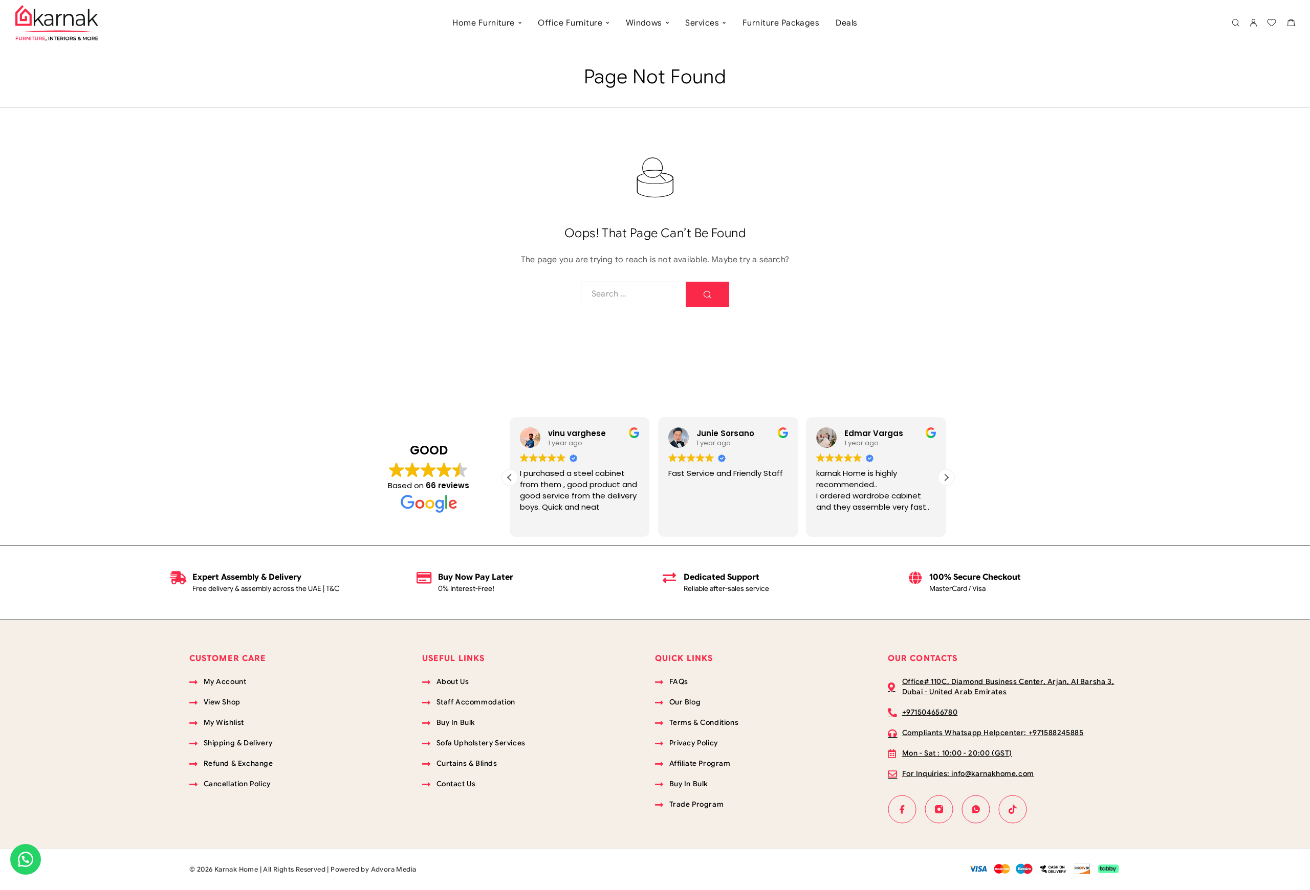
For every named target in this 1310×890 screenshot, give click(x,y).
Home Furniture (483, 23)
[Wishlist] (1271, 24)
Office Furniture (570, 23)
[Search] (1235, 23)
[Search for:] (633, 294)
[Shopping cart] (1291, 24)
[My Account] (1253, 23)
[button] (946, 477)
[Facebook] (902, 809)
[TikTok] (1012, 809)
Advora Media (394, 869)
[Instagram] (939, 809)
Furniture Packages (781, 23)
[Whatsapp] (975, 809)
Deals (846, 23)
